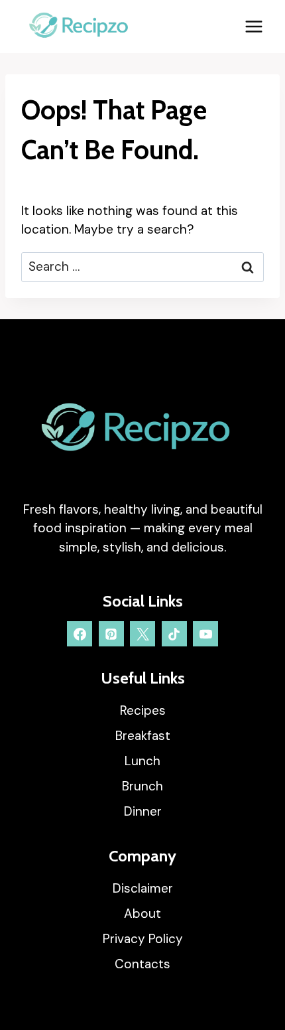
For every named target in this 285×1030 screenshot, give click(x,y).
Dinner (143, 811)
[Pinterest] (111, 633)
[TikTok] (174, 633)
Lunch (142, 761)
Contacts (142, 964)
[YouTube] (205, 633)
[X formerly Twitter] (142, 633)
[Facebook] (79, 633)
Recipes (143, 710)
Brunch (142, 786)
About (142, 913)
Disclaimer (143, 888)
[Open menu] (253, 26)
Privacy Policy (143, 938)
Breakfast (142, 735)
